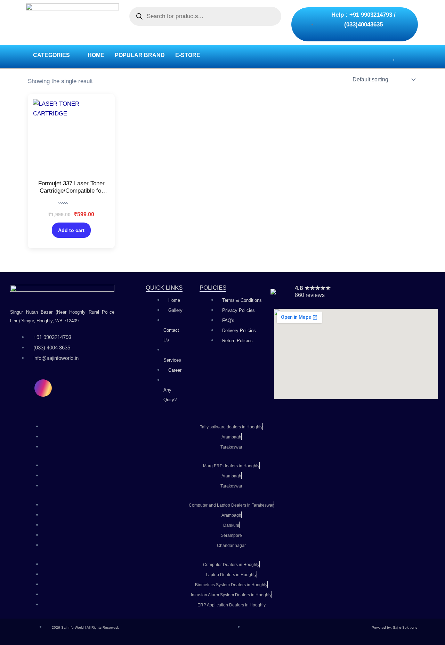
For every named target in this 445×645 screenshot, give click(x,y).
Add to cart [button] (71, 230)
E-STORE (187, 55)
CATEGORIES (51, 55)
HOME (96, 55)
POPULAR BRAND (140, 55)
